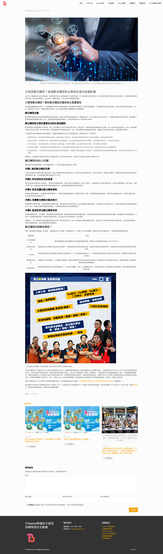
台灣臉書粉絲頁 (107, 529)
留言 (27, 475)
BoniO (34, 11)
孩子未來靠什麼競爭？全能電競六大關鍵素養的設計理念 (43, 440)
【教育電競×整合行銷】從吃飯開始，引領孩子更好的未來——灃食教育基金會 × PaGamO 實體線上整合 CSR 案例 (119, 451)
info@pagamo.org (77, 529)
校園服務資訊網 (107, 536)
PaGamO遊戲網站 (108, 526)
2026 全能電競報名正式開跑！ (77, 439)
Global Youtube (107, 531)
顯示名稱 (28, 497)
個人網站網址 (104, 497)
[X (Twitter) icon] (133, 550)
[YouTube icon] (135, 550)
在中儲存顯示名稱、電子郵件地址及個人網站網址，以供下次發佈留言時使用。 (56, 505)
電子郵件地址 (68, 497)
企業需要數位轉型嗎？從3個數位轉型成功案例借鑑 (96, 381)
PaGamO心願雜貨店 (109, 534)
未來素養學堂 (106, 538)
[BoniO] (5, 3)
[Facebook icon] (131, 550)
